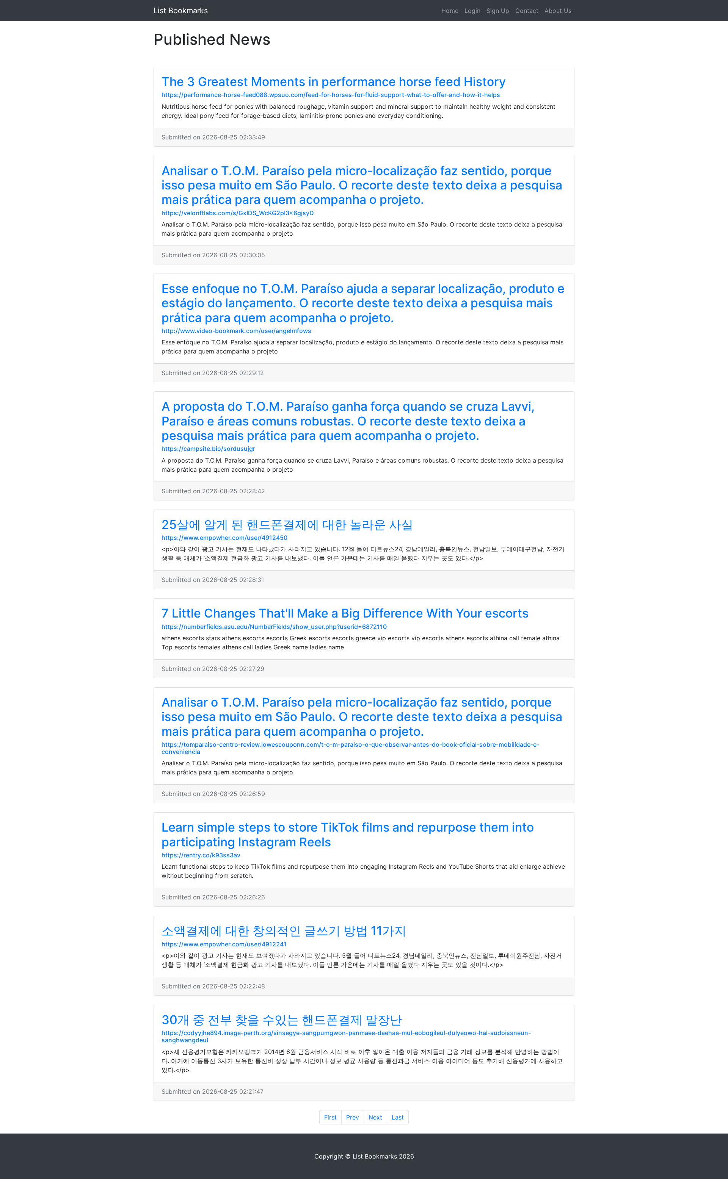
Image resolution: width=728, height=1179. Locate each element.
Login (472, 10)
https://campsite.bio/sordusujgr (208, 448)
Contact (526, 10)
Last (398, 1117)
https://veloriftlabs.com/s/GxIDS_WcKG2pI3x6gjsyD (238, 213)
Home (449, 10)
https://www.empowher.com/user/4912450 (224, 537)
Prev (352, 1117)
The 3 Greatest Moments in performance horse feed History (334, 81)
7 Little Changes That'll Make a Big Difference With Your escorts (345, 613)
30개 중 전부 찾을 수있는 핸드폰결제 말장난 (282, 1019)
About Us (557, 10)
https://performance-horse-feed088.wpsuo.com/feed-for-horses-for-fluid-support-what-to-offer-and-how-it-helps (331, 95)
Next (375, 1117)
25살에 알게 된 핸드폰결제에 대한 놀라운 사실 (287, 524)
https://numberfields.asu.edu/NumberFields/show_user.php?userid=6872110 (274, 626)
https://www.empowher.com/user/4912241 (224, 944)
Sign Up (497, 10)
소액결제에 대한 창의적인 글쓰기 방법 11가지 (284, 930)
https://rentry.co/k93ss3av (201, 855)
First (330, 1117)
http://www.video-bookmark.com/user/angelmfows (236, 331)
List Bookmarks (181, 10)
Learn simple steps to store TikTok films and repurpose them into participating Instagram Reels (348, 834)
